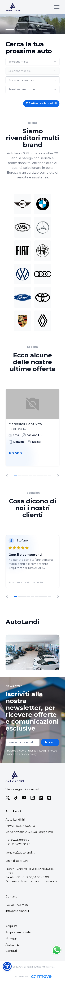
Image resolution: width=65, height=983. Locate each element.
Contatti (11, 950)
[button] (7, 966)
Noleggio (12, 938)
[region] (32, 433)
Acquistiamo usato (18, 932)
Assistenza (13, 944)
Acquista (12, 926)
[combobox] (32, 61)
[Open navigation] (56, 7)
